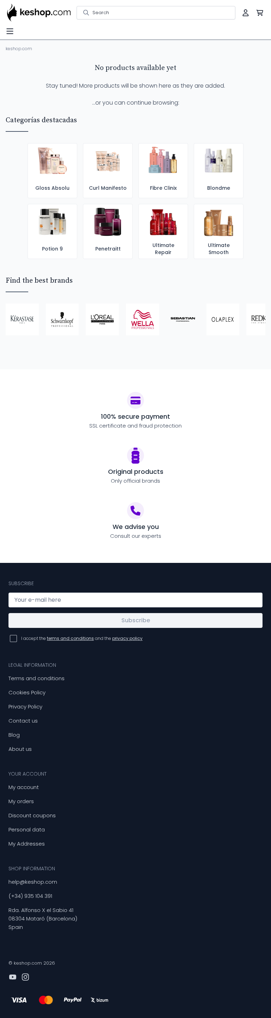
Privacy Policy (25, 706)
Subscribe (135, 620)
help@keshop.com (32, 881)
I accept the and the (82, 638)
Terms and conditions (36, 678)
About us (20, 749)
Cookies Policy (27, 692)
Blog (14, 735)
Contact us (23, 720)
